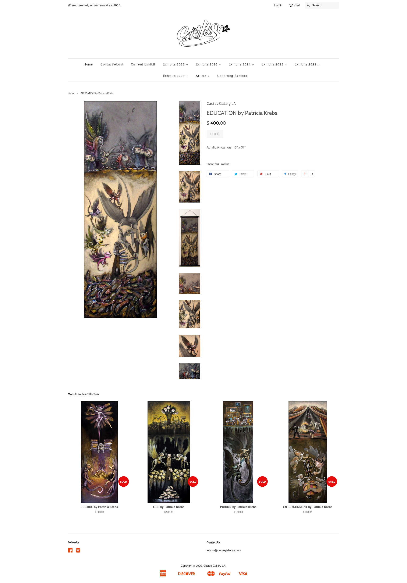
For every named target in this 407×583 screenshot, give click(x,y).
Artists (201, 76)
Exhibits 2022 (306, 64)
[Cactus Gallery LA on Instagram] (78, 551)
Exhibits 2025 (207, 64)
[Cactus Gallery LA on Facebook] (70, 551)
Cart (297, 5)
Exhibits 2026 (174, 64)
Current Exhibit (143, 64)
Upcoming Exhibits (232, 76)
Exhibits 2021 (174, 76)
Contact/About (111, 64)
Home (88, 64)
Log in (278, 5)
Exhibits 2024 (240, 64)
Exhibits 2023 (273, 64)
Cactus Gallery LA (214, 566)
